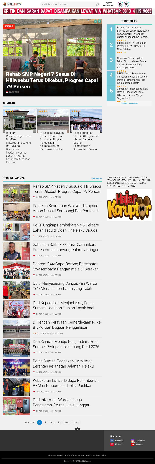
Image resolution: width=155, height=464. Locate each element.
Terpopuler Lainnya (129, 104)
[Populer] (126, 4)
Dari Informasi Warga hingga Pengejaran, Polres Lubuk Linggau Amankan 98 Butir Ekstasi (61, 405)
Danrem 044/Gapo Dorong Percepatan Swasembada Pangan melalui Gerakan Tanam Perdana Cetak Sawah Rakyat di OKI (66, 272)
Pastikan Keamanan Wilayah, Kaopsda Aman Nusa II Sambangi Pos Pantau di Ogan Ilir (66, 210)
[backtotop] (77, 430)
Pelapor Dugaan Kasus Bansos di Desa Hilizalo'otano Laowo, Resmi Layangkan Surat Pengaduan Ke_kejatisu (133, 32)
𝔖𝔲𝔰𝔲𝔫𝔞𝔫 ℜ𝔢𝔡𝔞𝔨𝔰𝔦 (55, 455)
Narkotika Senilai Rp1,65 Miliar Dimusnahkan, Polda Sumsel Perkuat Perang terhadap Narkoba (131, 63)
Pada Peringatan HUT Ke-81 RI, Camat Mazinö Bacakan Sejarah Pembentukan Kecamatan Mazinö (86, 141)
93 (59, 422)
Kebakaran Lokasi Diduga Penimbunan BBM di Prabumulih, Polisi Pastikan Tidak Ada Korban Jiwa (66, 385)
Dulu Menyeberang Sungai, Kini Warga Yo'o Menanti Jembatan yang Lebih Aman (65, 288)
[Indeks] (120, 4)
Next (67, 422)
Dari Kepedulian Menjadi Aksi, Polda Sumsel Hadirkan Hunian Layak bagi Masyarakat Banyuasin (63, 307)
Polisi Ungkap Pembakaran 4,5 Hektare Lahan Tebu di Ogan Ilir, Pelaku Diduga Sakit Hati (66, 230)
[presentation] (95, 21)
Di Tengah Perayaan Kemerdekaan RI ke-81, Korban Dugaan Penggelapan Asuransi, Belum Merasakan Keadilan (52, 141)
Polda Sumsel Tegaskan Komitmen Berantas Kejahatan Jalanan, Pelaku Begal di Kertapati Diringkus (63, 366)
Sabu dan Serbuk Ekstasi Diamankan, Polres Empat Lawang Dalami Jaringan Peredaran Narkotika (66, 249)
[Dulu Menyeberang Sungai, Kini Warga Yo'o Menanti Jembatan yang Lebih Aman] (16, 298)
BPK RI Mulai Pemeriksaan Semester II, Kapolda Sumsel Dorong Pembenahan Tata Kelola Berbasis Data (132, 78)
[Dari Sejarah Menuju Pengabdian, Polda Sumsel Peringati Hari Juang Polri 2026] (16, 356)
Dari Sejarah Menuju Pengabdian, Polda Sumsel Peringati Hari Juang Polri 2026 (66, 344)
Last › (76, 422)
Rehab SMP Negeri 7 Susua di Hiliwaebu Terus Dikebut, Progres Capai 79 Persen (52, 80)
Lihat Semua (96, 179)
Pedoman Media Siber (96, 455)
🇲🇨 (7, 92)
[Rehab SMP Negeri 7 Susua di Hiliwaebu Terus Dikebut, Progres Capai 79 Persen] (16, 201)
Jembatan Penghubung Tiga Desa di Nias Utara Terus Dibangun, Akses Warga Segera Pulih (132, 93)
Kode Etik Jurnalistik (74, 455)
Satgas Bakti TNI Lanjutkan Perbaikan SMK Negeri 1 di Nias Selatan (131, 46)
